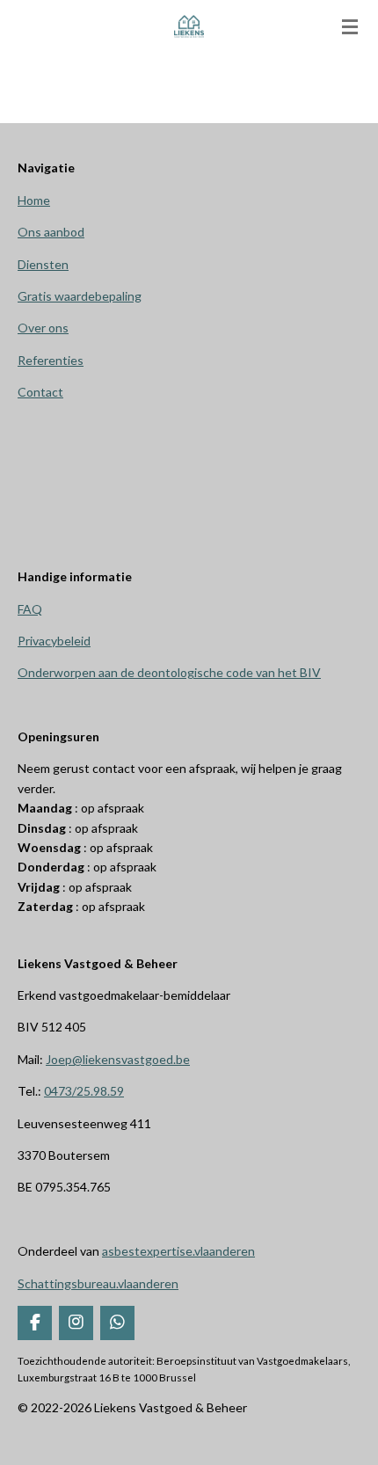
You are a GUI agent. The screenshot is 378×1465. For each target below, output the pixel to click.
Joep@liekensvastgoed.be (118, 1059)
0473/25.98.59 (84, 1090)
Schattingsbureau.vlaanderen (98, 1283)
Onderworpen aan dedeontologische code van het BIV (169, 672)
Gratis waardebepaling (80, 295)
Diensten (43, 264)
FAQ (30, 608)
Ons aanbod (51, 231)
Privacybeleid (54, 640)
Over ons (43, 327)
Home (34, 200)
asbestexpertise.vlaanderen (178, 1250)
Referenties (51, 360)
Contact (40, 391)
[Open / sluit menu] (350, 26)
